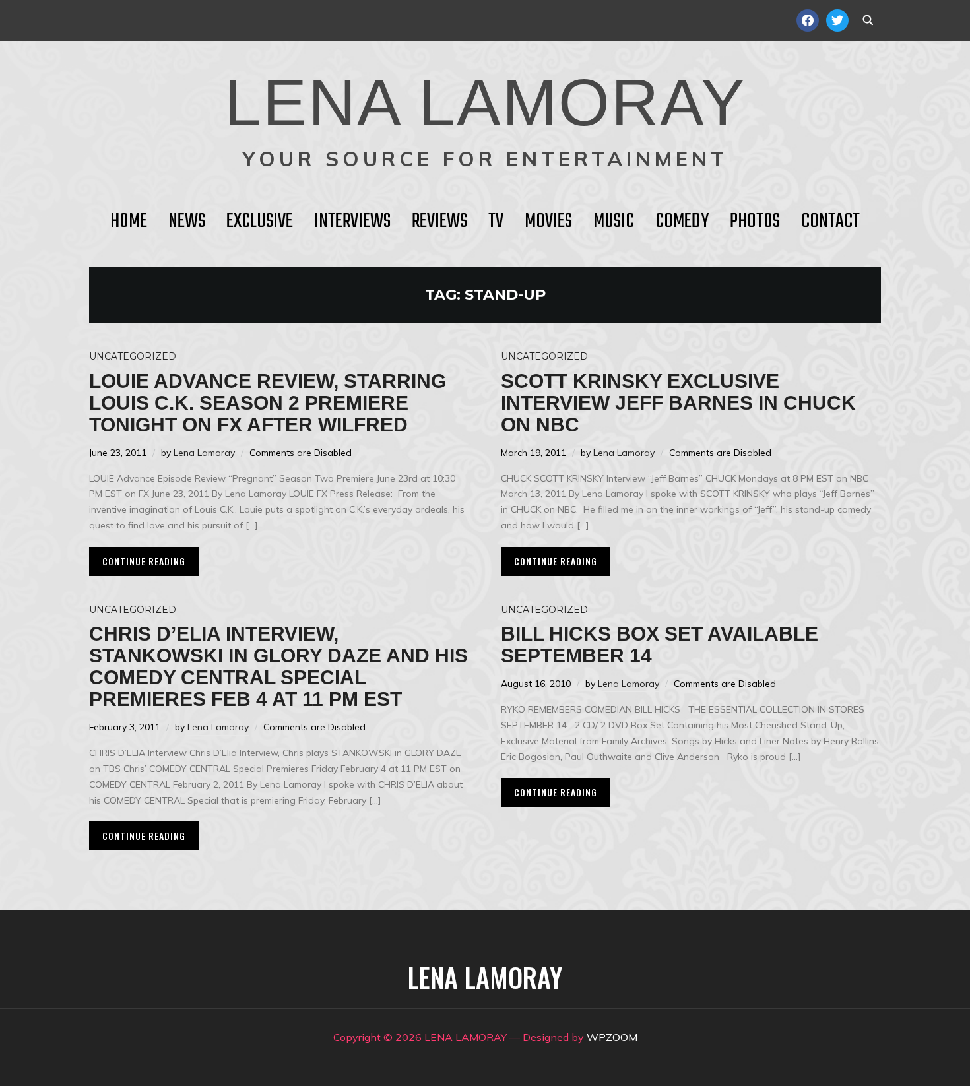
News (186, 222)
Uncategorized (132, 356)
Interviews (352, 222)
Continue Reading (143, 561)
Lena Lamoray (204, 453)
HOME (128, 222)
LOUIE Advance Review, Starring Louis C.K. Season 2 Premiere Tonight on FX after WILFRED (267, 402)
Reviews (439, 222)
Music (613, 222)
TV (495, 222)
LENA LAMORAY (485, 102)
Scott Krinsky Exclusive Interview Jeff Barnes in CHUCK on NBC (678, 402)
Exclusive (259, 222)
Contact (830, 222)
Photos (755, 222)
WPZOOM (612, 1037)
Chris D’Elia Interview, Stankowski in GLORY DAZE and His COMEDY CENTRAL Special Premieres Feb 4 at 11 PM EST (278, 666)
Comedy (682, 222)
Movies (548, 222)
